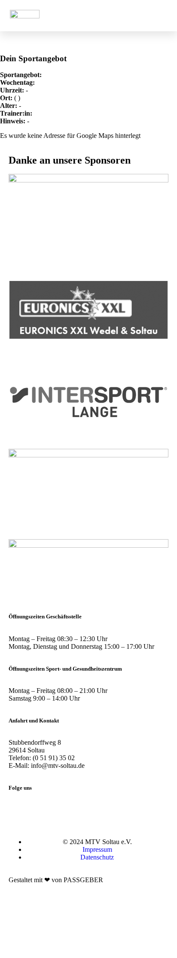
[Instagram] (19, 810)
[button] (149, 15)
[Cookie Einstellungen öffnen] (64, 954)
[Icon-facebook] (42, 810)
